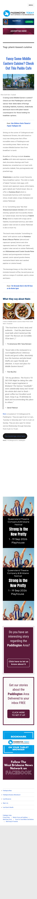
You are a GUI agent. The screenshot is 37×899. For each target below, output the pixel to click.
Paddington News (7, 790)
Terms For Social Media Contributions (24, 819)
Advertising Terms (7, 819)
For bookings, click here (15, 436)
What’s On (5, 803)
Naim (4, 414)
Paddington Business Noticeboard (11, 795)
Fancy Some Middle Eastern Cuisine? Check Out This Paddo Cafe (18, 63)
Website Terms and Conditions (20, 817)
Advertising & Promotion (12, 821)
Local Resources (7, 799)
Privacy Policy (6, 817)
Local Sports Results (8, 807)
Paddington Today (7, 815)
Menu (31, 5)
